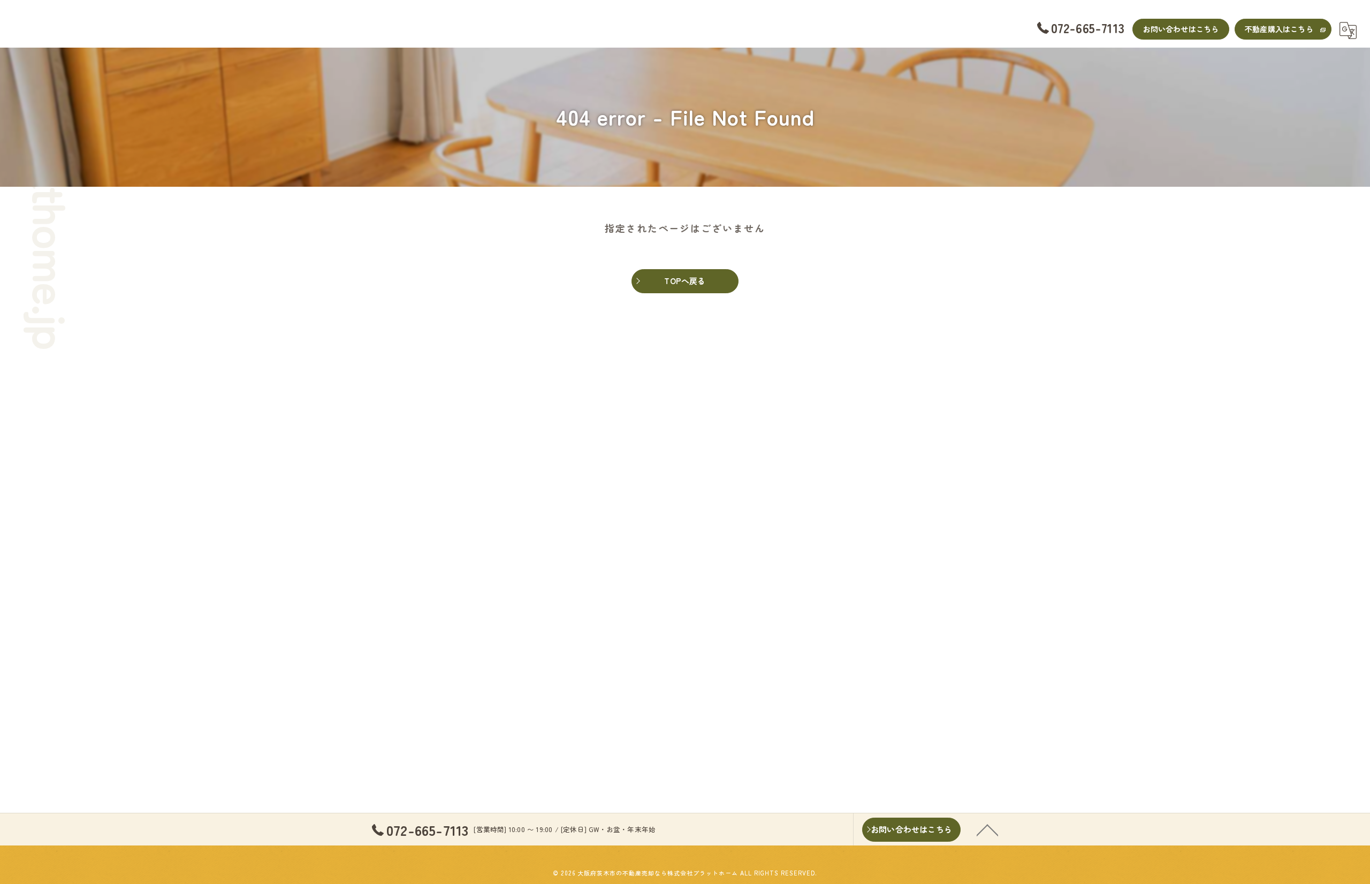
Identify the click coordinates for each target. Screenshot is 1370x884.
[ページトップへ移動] (987, 829)
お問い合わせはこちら (1181, 29)
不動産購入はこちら (1279, 29)
